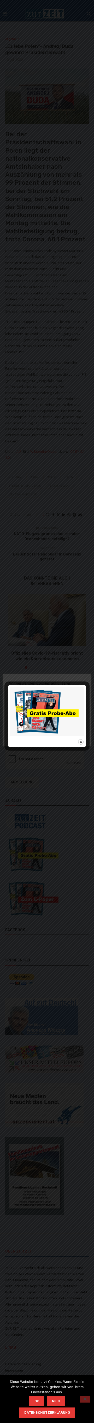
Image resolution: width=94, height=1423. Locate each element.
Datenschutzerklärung (47, 1412)
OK (36, 1401)
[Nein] (85, 1399)
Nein (56, 1401)
